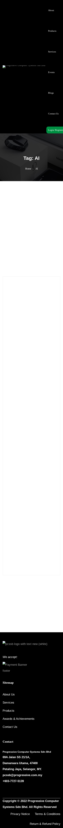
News (13, 379)
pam (36, 524)
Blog (10, 509)
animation (29, 480)
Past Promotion (18, 395)
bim (28, 502)
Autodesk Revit (15, 502)
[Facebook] (4, 791)
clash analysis (22, 509)
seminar (42, 546)
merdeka (12, 524)
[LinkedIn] (20, 791)
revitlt (50, 539)
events (11, 517)
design (36, 509)
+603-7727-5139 (13, 781)
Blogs (31, 255)
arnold (42, 487)
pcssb (44, 524)
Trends (38, 255)
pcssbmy (12, 532)
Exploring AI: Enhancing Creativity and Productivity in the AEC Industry (29, 232)
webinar (42, 554)
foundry (21, 517)
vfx (32, 554)
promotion (23, 539)
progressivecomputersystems (34, 532)
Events (13, 371)
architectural (14, 487)
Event (13, 363)
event (45, 509)
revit (41, 539)
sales (32, 546)
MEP (47, 517)
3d (9, 472)
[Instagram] (12, 791)
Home (28, 168)
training (24, 554)
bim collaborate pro (43, 502)
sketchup (12, 554)
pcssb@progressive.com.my (22, 775)
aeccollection (14, 480)
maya (39, 517)
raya (34, 539)
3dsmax (29, 472)
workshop (13, 561)
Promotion (15, 403)
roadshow (12, 546)
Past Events (16, 387)
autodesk (35, 494)
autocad (11, 494)
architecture (29, 487)
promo (11, 539)
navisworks (25, 524)
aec (38, 472)
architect (41, 480)
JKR (31, 517)
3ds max (18, 472)
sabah (23, 546)
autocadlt (23, 494)
